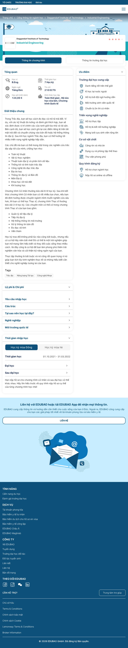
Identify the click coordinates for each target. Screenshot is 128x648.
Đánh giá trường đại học (14, 498)
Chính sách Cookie (11, 620)
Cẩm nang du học (11, 493)
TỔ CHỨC (6, 2)
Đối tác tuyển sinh (11, 558)
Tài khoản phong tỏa (12, 509)
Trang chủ (7, 17)
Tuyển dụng (8, 549)
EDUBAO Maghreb (11, 533)
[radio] (110, 39)
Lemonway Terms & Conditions (18, 626)
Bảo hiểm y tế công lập (14, 523)
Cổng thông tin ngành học (30, 17)
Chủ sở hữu (8, 602)
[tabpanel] (64, 230)
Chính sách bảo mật (12, 614)
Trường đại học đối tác (13, 553)
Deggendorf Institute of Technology (65, 17)
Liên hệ (6, 568)
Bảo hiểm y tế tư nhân (13, 514)
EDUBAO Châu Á (10, 528)
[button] (123, 9)
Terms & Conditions (12, 608)
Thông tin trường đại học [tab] (94, 60)
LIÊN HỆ (64, 420)
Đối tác (39, 2)
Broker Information (11, 632)
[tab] (37, 287)
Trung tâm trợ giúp (112, 592)
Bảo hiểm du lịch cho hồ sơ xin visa (20, 519)
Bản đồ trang (9, 572)
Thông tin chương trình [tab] (33, 60)
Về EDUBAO (8, 544)
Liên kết (6, 563)
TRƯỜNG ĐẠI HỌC (23, 2)
